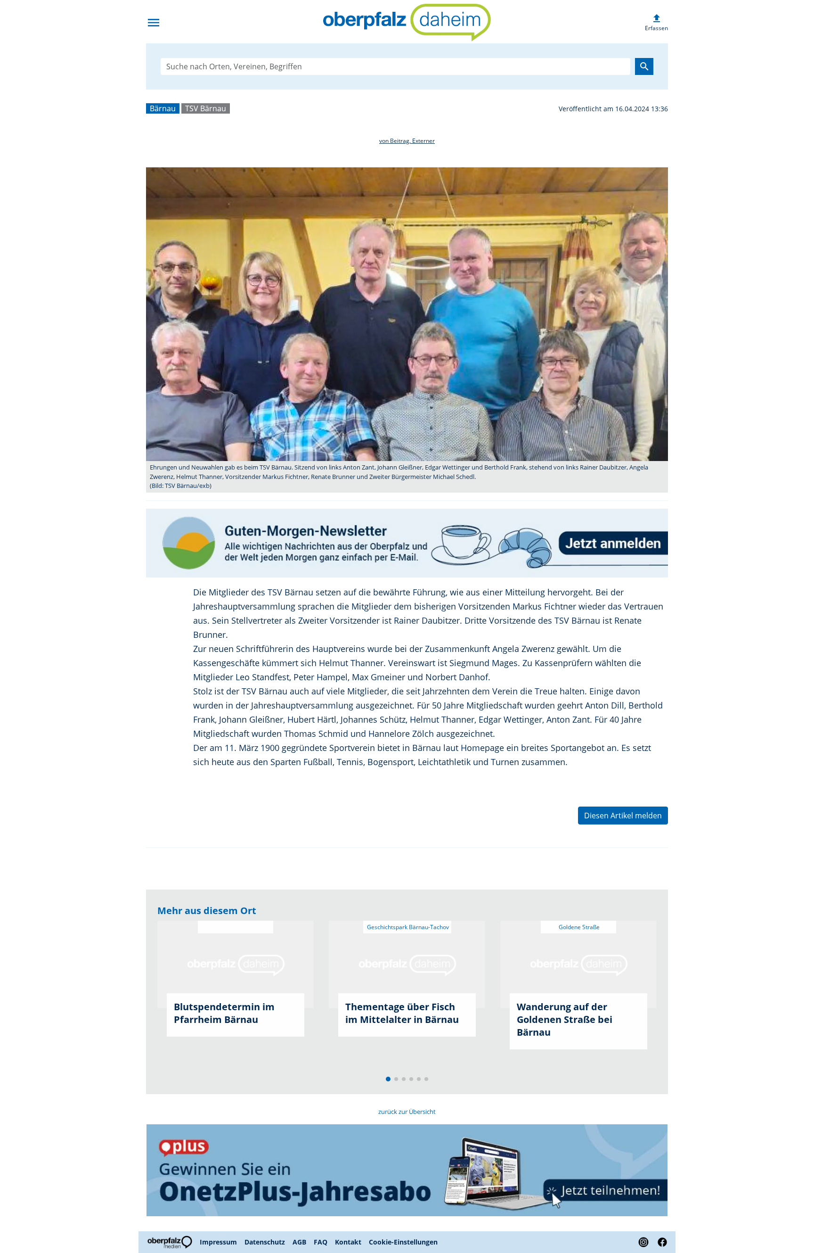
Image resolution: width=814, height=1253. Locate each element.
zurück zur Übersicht (407, 1111)
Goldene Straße (578, 927)
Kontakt (348, 1241)
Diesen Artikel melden (623, 815)
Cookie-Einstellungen (403, 1241)
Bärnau (163, 108)
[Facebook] (660, 1242)
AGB (299, 1241)
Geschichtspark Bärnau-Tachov (407, 927)
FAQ (320, 1241)
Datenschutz (264, 1241)
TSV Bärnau (205, 108)
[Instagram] (643, 1242)
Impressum (218, 1241)
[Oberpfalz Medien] (171, 1242)
